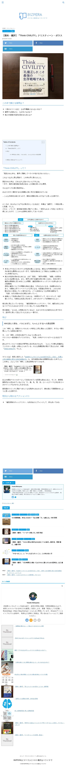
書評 (13, 503)
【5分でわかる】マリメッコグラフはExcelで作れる (29, 638)
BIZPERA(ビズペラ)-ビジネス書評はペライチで (33, 760)
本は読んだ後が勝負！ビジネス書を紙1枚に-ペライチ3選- (31, 674)
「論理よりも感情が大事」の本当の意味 (26, 699)
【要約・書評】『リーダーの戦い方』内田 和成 (27, 533)
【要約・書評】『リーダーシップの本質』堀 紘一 (29, 735)
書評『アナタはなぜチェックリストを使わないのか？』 (31, 650)
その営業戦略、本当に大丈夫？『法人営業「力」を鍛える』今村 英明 (34, 518)
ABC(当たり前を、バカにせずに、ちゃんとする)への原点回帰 (26, 154)
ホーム (21, 756)
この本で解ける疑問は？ (13, 145)
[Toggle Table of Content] (42, 142)
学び (8, 151)
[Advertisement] (33, 447)
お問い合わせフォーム (41, 756)
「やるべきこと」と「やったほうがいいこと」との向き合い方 (32, 553)
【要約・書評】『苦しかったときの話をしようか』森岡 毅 (31, 686)
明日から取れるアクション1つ (14, 160)
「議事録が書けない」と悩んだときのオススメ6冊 (29, 626)
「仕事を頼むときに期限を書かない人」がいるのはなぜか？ (32, 662)
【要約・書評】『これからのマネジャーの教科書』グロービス (24, 575)
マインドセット (7, 503)
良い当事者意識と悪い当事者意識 (24, 711)
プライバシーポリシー (29, 756)
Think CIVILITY (9, 348)
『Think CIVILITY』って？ (13, 148)
